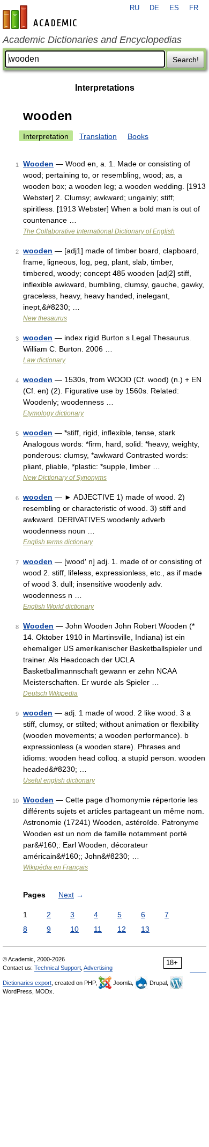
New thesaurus (45, 318)
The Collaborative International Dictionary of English (99, 231)
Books (138, 136)
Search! (186, 59)
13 (145, 929)
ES (174, 8)
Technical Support (57, 968)
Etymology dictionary (53, 413)
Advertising (98, 968)
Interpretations (105, 87)
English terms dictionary (58, 542)
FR (193, 8)
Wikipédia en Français (55, 867)
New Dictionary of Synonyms (65, 477)
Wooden (38, 163)
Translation (98, 136)
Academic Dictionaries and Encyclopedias (92, 39)
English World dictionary (58, 606)
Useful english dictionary (59, 780)
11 (98, 929)
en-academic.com (41, 17)
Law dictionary (44, 360)
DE (154, 8)
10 (74, 929)
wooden (38, 250)
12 (121, 929)
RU (134, 8)
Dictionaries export (27, 983)
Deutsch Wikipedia (50, 693)
